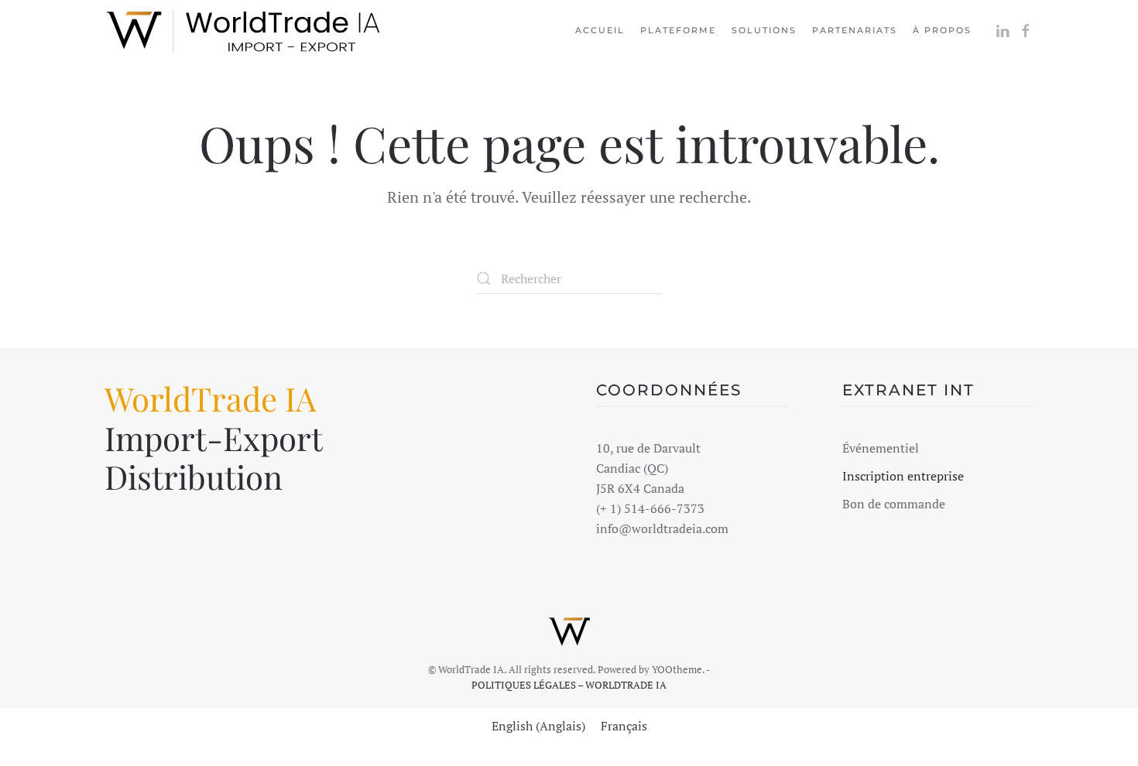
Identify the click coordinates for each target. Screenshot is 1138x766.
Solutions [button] (764, 30)
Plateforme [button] (678, 30)
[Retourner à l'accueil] (244, 31)
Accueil (600, 30)
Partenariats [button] (854, 30)
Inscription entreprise (903, 475)
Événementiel (880, 448)
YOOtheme (677, 669)
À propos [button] (942, 30)
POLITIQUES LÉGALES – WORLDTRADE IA (569, 685)
